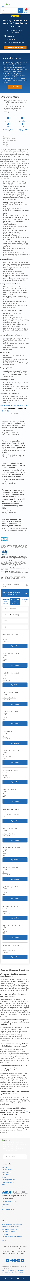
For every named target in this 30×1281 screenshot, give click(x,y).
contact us (13, 1131)
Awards (4, 1177)
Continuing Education (8, 1232)
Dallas (4, 795)
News (3, 1185)
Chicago (5, 640)
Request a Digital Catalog (9, 1202)
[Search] (20, 10)
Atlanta (4, 678)
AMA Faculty (5, 1175)
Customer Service (7, 1198)
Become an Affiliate (8, 1182)
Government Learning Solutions (12, 1224)
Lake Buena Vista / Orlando (10, 814)
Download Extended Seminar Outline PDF (14, 405)
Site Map (21, 1272)
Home (3, 1270)
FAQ (3, 1207)
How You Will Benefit (9, 139)
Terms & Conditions (8, 1209)
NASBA (2, 558)
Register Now (15, 646)
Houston (5, 659)
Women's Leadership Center (11, 1227)
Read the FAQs (15, 87)
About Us (5, 1167)
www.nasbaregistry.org (6, 565)
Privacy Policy (13, 1272)
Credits (5, 146)
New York (5, 717)
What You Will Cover (9, 140)
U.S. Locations (6, 1172)
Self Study (5, 1234)
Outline (5, 142)
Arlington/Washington (9, 698)
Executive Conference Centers (11, 1229)
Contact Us (5, 1204)
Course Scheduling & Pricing (15, 47)
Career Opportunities (8, 1180)
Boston (4, 853)
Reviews (5, 144)
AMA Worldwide (7, 1170)
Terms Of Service (11, 1270)
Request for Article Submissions (12, 1237)
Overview (6, 137)
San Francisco (6, 756)
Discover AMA (6, 1164)
